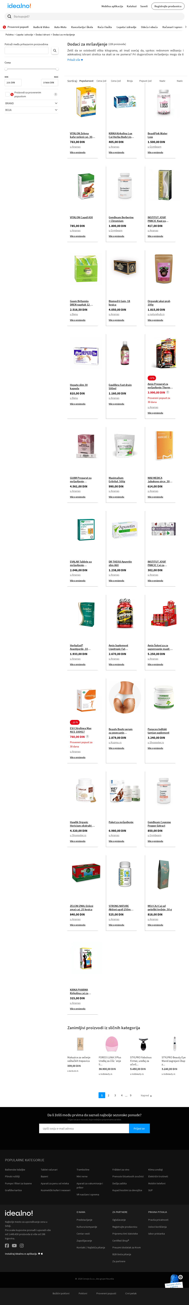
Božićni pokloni (61, 1293)
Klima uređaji (155, 1169)
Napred (145, 1095)
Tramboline (83, 1169)
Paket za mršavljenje (121, 822)
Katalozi (132, 6)
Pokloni (83, 1293)
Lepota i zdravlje (24, 34)
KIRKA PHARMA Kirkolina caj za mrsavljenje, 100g (80, 993)
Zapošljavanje (84, 1240)
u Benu (74, 314)
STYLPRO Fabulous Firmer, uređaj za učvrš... (141, 1061)
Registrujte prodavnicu (167, 6)
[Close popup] (180, 1277)
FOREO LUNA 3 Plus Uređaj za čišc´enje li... (110, 1061)
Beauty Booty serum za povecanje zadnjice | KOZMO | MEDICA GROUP (121, 734)
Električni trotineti (158, 1176)
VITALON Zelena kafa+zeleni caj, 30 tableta (81, 137)
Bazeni (44, 1176)
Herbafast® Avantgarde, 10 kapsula (79, 649)
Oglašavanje (119, 1219)
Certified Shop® (120, 1240)
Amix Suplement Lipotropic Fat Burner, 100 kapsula (120, 649)
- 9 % (151, 378)
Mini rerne (82, 1176)
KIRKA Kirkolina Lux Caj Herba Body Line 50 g (121, 137)
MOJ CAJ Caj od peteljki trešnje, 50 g (160, 907)
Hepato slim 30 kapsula (79, 386)
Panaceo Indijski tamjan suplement (158, 730)
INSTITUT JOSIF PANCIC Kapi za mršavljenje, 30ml (158, 221)
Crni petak (131, 1293)
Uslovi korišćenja (157, 1226)
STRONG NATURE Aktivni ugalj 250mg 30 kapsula (120, 909)
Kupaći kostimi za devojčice (127, 1190)
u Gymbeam (154, 146)
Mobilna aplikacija (112, 6)
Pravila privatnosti (158, 1219)
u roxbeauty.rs (105, 1074)
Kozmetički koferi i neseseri (55, 1190)
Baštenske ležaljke (15, 1169)
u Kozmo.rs (115, 742)
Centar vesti (83, 1233)
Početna (10, 34)
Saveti (144, 6)
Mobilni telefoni (156, 1183)
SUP (150, 1190)
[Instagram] (22, 1246)
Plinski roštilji (12, 1176)
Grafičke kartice (13, 1190)
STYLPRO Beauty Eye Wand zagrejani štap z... (173, 1061)
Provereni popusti (106, 1293)
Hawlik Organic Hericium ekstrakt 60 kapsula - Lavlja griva (82, 825)
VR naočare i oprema (88, 1194)
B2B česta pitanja (121, 1254)
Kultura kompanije (87, 1226)
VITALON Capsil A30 (81, 217)
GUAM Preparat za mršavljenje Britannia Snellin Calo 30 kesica (81, 483)
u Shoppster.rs (156, 742)
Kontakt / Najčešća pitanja (91, 1247)
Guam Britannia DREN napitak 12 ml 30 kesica (81, 304)
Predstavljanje (84, 1219)
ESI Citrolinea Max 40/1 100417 (80, 729)
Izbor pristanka (156, 1233)
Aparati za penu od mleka (55, 1183)
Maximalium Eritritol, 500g (117, 479)
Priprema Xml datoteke (125, 1233)
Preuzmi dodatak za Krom (126, 1247)
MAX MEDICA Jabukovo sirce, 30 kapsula (159, 481)
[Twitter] (14, 1246)
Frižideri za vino (120, 1169)
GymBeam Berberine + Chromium (121, 219)
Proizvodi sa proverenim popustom (27, 94)
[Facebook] (7, 1246)
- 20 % (74, 722)
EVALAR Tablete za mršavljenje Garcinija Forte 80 (81, 565)
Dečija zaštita (119, 1183)
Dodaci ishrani (43, 34)
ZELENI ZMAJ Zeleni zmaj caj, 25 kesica (81, 907)
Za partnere (118, 1261)
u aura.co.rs (72, 1070)
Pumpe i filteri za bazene (18, 1183)
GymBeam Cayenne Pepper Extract (159, 823)
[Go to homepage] (19, 6)
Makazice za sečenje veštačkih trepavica (78, 1059)
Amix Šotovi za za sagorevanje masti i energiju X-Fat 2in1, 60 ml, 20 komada (159, 651)
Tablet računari (49, 1169)
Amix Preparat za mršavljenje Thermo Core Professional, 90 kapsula (160, 389)
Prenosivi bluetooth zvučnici (128, 1176)
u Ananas (75, 146)
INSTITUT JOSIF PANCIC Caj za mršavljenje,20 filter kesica (160, 567)
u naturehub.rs (156, 314)
